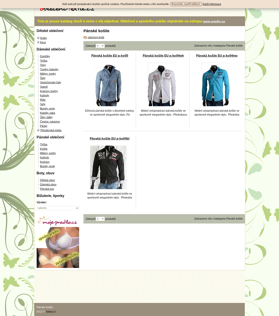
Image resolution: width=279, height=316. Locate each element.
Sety (42, 104)
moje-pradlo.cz (214, 21)
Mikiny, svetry (48, 73)
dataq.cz (51, 311)
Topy (43, 65)
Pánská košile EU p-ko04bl (109, 138)
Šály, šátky (46, 117)
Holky (43, 38)
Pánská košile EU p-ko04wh (163, 55)
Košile (44, 148)
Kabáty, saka (47, 112)
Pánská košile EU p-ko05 (109, 55)
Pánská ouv (47, 188)
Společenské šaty (50, 82)
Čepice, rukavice (50, 121)
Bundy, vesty (47, 108)
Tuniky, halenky (49, 69)
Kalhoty (44, 95)
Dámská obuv (48, 184)
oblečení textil (96, 37)
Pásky (43, 126)
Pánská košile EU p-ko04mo (217, 55)
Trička (43, 60)
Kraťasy (44, 161)
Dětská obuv (47, 180)
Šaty (42, 78)
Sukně (44, 86)
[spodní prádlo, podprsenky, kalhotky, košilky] (58, 267)
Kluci (43, 42)
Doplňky (45, 56)
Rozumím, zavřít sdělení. (186, 4)
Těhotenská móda (50, 130)
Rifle (43, 99)
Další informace (212, 4)
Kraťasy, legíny (49, 91)
